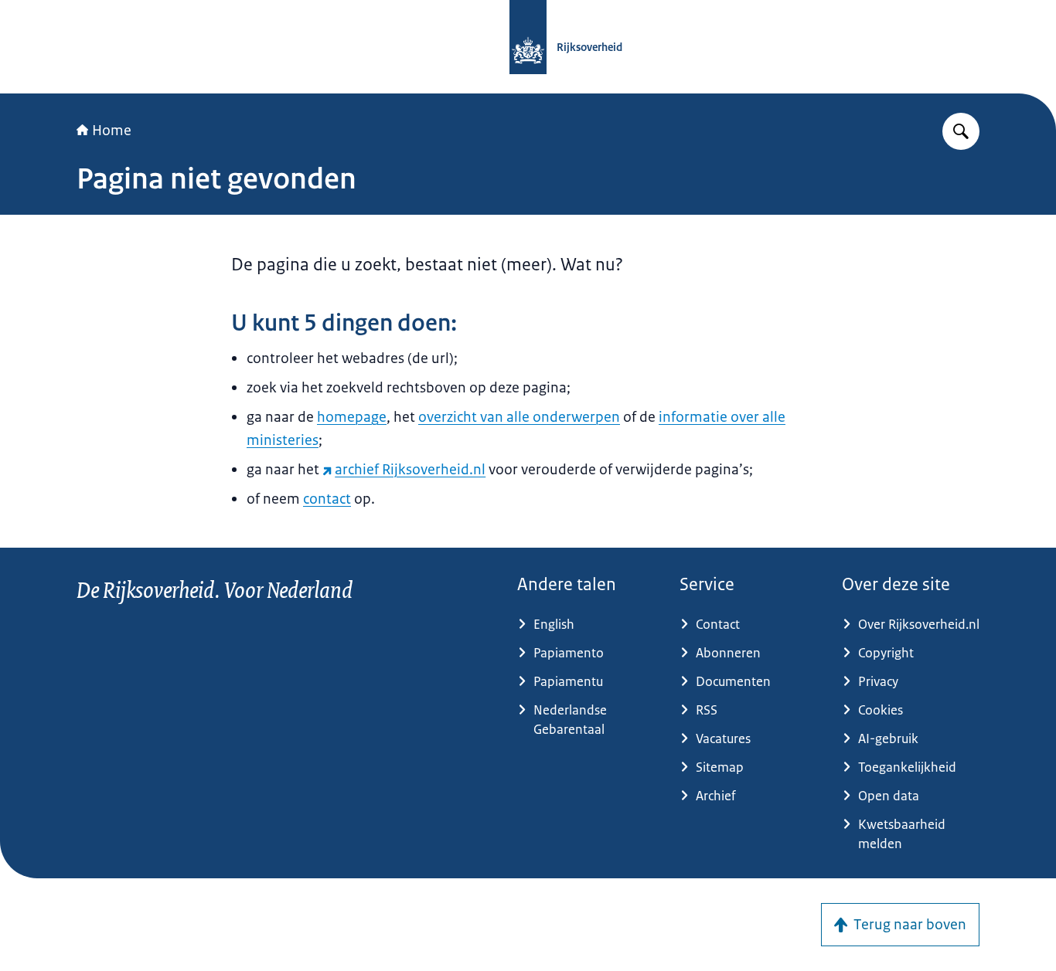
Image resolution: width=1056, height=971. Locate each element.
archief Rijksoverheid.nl (410, 469)
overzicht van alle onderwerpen (519, 417)
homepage (352, 417)
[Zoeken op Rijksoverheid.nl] (960, 131)
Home (111, 130)
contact (327, 499)
